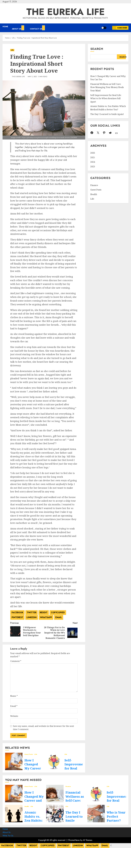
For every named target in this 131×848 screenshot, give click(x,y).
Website (14, 716)
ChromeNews (74, 840)
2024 (92, 162)
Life (12, 50)
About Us (16, 29)
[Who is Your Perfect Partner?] (96, 813)
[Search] (109, 27)
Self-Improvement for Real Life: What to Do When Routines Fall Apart (105, 98)
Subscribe (122, 28)
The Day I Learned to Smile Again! (107, 114)
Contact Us (36, 29)
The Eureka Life (65, 11)
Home (5, 26)
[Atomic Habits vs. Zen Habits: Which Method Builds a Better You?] (14, 813)
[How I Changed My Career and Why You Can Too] (14, 761)
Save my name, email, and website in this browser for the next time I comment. (43, 728)
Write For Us (8, 835)
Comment (15, 661)
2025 (92, 157)
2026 (92, 152)
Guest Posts (28, 754)
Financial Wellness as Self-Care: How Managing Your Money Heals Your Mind (107, 87)
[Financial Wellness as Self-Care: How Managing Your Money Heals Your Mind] (55, 793)
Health (93, 194)
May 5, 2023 (32, 77)
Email (13, 706)
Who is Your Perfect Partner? (116, 816)
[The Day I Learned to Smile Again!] (55, 813)
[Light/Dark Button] (103, 28)
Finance (94, 185)
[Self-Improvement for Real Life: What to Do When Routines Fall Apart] (54, 761)
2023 (92, 166)
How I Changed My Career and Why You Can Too (34, 800)
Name (14, 696)
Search (96, 48)
